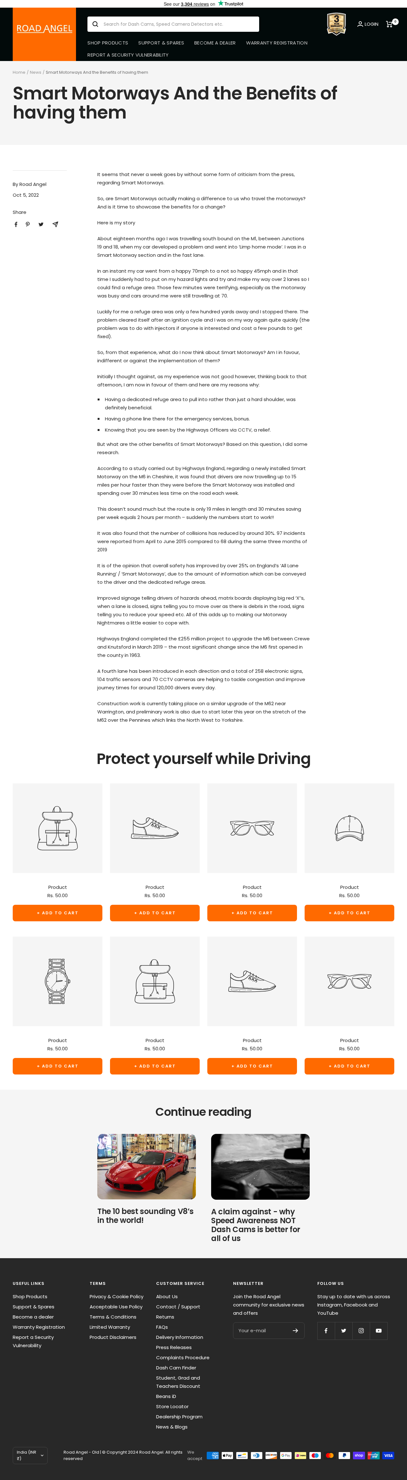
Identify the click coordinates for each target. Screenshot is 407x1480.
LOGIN (371, 24)
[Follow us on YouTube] (378, 1331)
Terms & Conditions (113, 1316)
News (35, 72)
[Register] (295, 1330)
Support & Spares (161, 42)
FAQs (162, 1327)
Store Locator (172, 1406)
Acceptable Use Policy (116, 1306)
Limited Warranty (110, 1327)
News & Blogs (172, 1426)
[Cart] (390, 24)
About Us (167, 1296)
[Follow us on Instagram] (361, 1331)
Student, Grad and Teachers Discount (178, 1381)
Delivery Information (179, 1337)
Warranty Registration (276, 42)
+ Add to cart (58, 913)
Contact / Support (178, 1306)
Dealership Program (179, 1416)
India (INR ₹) (26, 1455)
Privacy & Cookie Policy (116, 1296)
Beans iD (166, 1396)
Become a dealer (215, 42)
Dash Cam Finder (176, 1367)
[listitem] (16, 224)
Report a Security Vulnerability (128, 54)
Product (57, 887)
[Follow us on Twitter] (343, 1331)
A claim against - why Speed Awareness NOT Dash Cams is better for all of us (255, 1225)
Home (19, 72)
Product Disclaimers (113, 1337)
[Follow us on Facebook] (326, 1331)
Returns (165, 1316)
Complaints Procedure (183, 1357)
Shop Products (107, 42)
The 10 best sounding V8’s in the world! (145, 1215)
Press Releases (174, 1347)
